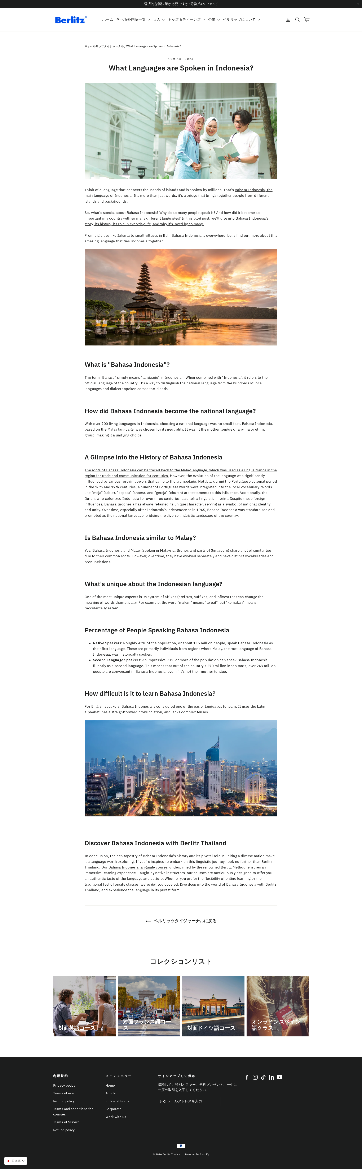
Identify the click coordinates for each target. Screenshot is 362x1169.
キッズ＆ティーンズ (185, 19)
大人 (157, 19)
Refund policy (64, 1101)
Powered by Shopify (197, 1154)
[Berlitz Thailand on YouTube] (279, 1077)
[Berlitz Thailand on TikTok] (263, 1077)
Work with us (116, 1117)
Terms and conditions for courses (73, 1111)
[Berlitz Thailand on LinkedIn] (271, 1077)
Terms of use (63, 1093)
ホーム (107, 19)
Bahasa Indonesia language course (138, 867)
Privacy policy (64, 1085)
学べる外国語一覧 (131, 19)
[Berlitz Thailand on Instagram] (255, 1077)
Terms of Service (66, 1122)
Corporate (114, 1109)
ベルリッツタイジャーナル (107, 46)
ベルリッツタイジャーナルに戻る (185, 920)
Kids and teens (117, 1101)
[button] (15, 1161)
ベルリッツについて (240, 19)
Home (110, 1085)
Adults (111, 1093)
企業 (212, 19)
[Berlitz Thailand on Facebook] (247, 1077)
